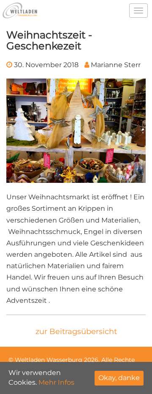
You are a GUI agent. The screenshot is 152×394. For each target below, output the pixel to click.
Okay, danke (119, 378)
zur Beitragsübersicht (76, 331)
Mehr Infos (56, 382)
